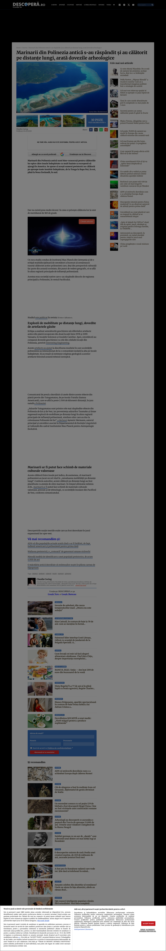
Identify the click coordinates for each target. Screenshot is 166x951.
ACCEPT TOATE (148, 923)
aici (19, 937)
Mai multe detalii (43, 921)
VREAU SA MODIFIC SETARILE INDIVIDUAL (147, 930)
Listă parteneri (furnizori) (83, 929)
